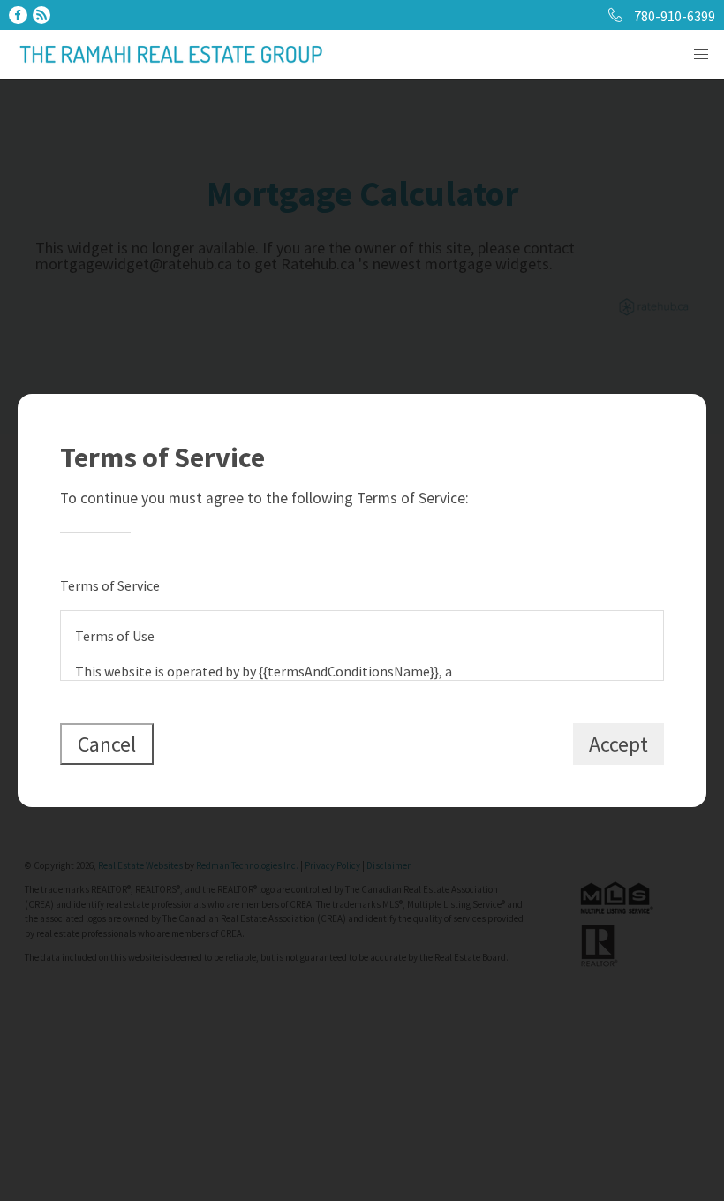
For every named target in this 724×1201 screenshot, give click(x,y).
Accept (618, 744)
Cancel (107, 744)
